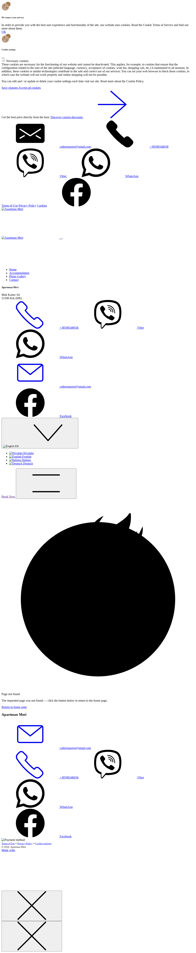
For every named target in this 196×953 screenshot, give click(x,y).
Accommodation (19, 273)
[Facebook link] (76, 205)
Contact (14, 279)
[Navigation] (46, 483)
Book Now (9, 496)
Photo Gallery (17, 276)
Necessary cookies (17, 61)
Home (13, 269)
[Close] (3, 58)
